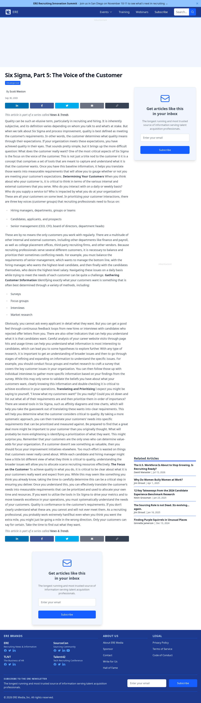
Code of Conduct (163, 655)
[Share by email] (92, 105)
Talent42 (59, 657)
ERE (6, 643)
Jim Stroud (139, 483)
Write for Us (110, 661)
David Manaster (142, 472)
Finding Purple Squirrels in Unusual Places (160, 519)
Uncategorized (12, 83)
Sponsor (108, 649)
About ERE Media (113, 642)
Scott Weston (18, 91)
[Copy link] (117, 105)
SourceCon (60, 643)
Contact (107, 655)
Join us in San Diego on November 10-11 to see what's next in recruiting (100, 3)
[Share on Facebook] (42, 105)
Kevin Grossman (142, 497)
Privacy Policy (161, 642)
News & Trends (59, 115)
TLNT (7, 657)
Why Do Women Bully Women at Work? (158, 479)
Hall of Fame (110, 668)
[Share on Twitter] (67, 105)
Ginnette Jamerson (144, 523)
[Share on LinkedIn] (17, 105)
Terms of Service (162, 649)
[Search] (192, 12)
